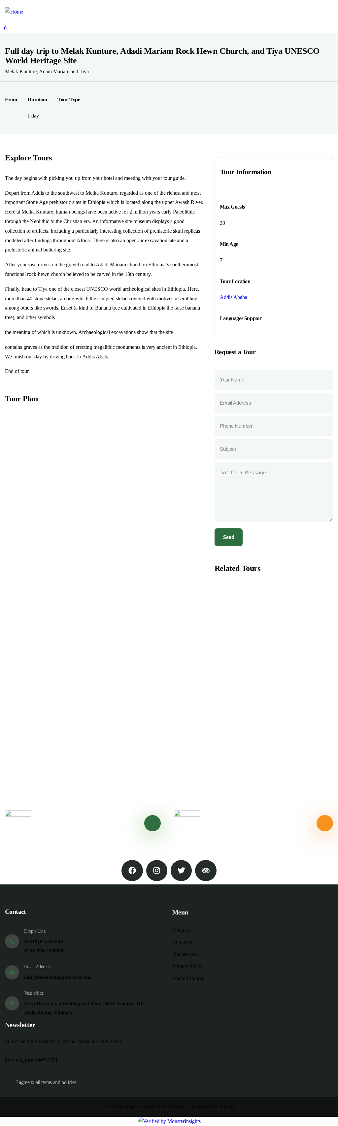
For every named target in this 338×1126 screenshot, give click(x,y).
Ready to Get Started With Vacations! (249, 823)
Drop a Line (35, 931)
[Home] (14, 12)
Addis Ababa (233, 297)
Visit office (33, 993)
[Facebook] (132, 870)
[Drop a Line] (12, 941)
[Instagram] (156, 870)
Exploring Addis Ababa (257, 649)
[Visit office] (12, 1003)
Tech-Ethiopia (222, 1106)
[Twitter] (181, 870)
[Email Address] (12, 972)
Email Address (37, 966)
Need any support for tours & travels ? (81, 823)
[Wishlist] (215, 634)
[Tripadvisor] (205, 870)
